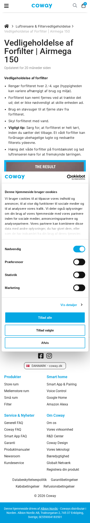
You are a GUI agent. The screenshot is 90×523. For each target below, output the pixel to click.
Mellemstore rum (16, 391)
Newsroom (12, 456)
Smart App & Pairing (62, 384)
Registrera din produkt (63, 470)
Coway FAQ (12, 429)
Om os (51, 423)
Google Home (57, 398)
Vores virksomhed (60, 429)
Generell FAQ (13, 423)
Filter (8, 404)
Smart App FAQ (15, 436)
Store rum (11, 384)
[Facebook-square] (41, 356)
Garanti (9, 443)
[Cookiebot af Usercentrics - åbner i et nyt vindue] (67, 177)
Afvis (45, 343)
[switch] (79, 262)
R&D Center (55, 436)
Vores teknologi (58, 450)
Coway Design (57, 443)
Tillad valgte (45, 330)
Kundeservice (14, 463)
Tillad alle (45, 317)
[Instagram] (49, 356)
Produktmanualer (17, 450)
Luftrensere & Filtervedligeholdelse (43, 26)
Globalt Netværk (59, 463)
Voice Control (56, 391)
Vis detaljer (68, 304)
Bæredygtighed (58, 456)
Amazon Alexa (57, 404)
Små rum (11, 398)
